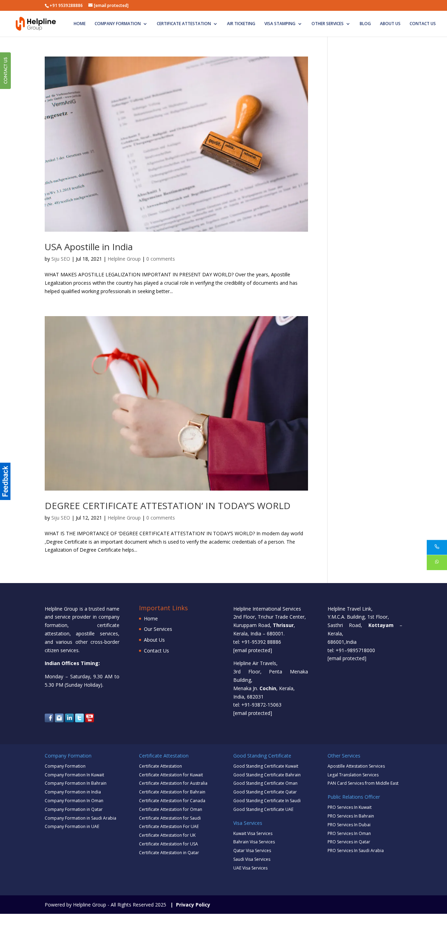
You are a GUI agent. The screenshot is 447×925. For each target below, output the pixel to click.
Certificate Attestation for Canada (172, 801)
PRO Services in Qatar (349, 842)
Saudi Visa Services (251, 859)
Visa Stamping (279, 24)
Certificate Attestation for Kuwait (171, 775)
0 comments (160, 258)
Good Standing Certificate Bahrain (267, 775)
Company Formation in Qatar (74, 809)
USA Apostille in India (89, 246)
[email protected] (252, 650)
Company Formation (118, 24)
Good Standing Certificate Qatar (265, 792)
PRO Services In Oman (349, 833)
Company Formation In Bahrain (76, 783)
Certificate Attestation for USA (168, 844)
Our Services (158, 629)
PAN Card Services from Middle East (363, 783)
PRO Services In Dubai (349, 825)
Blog (365, 24)
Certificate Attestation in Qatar (169, 853)
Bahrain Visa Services (254, 842)
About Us (390, 24)
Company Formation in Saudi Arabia (80, 818)
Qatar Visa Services (252, 850)
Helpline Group (124, 258)
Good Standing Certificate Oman (265, 783)
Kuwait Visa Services (252, 833)
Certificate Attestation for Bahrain (172, 792)
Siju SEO (60, 258)
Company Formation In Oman (74, 801)
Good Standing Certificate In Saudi (267, 801)
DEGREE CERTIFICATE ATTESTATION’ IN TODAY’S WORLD (168, 505)
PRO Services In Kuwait (350, 807)
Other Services (328, 24)
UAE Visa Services (250, 868)
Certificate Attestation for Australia (173, 783)
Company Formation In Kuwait (74, 775)
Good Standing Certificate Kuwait (265, 766)
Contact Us (423, 24)
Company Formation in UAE (72, 826)
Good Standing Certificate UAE (263, 809)
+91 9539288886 (66, 5)
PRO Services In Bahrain (351, 816)
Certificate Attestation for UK (167, 835)
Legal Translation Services (353, 775)
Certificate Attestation (184, 24)
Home (80, 24)
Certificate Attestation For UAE (169, 826)
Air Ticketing (241, 24)
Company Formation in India (73, 792)
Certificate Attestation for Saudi (170, 818)
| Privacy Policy (189, 904)
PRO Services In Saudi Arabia (356, 850)
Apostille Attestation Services (356, 766)
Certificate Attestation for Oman (170, 809)
